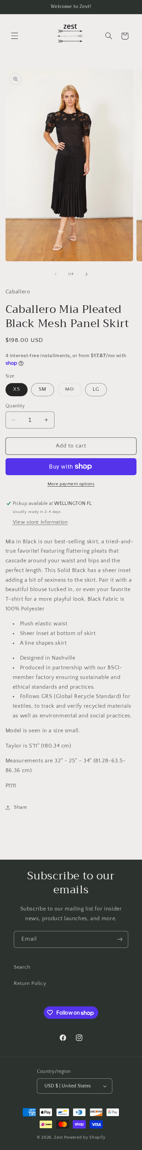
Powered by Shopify (84, 1137)
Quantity (15, 406)
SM (43, 389)
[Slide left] (55, 274)
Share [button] (20, 807)
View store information (40, 522)
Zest (58, 1137)
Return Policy (30, 983)
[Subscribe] (120, 939)
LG (96, 389)
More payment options (71, 483)
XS (16, 389)
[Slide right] (86, 274)
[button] (14, 36)
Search (22, 967)
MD (73, 391)
